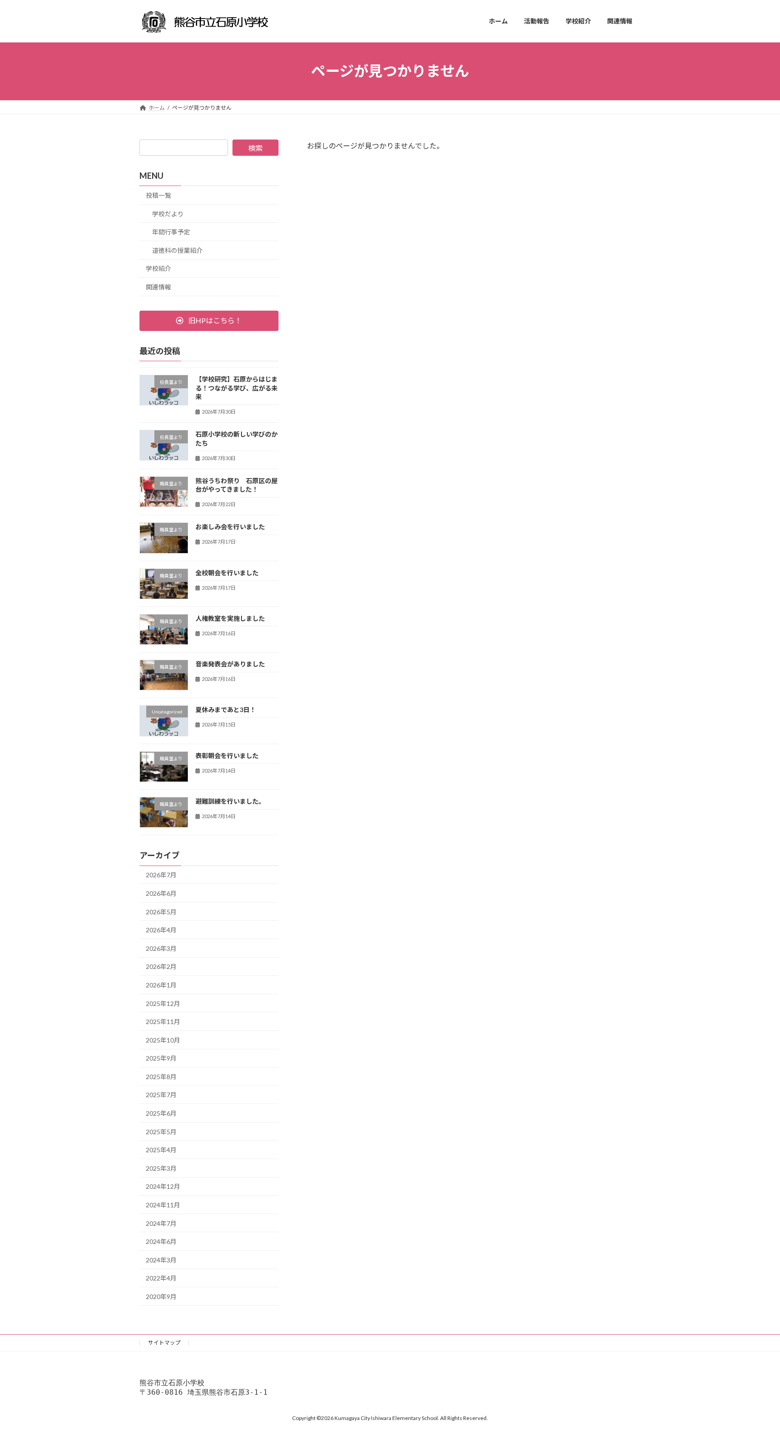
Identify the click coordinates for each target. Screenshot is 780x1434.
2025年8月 (161, 1076)
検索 (255, 148)
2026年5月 (161, 911)
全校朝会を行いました (227, 572)
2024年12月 (163, 1186)
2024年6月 (161, 1241)
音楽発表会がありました (230, 664)
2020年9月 (161, 1296)
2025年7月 (161, 1095)
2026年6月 (161, 893)
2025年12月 (163, 1003)
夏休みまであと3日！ (225, 709)
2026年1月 (161, 985)
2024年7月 (161, 1223)
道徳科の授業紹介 (177, 250)
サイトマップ (164, 1342)
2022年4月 (161, 1278)
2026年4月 (161, 930)
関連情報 (158, 287)
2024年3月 (161, 1259)
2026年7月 (161, 875)
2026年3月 (161, 948)
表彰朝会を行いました (227, 755)
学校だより (168, 213)
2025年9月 (161, 1058)
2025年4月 (161, 1150)
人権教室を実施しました (230, 618)
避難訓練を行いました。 (230, 801)
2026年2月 (161, 966)
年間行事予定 (171, 232)
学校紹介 (158, 268)
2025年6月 (161, 1113)
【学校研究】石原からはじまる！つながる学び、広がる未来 (236, 387)
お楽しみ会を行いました (230, 527)
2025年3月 (161, 1168)
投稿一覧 (158, 195)
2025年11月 (163, 1021)
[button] (209, 320)
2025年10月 (163, 1039)
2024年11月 (163, 1205)
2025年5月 (161, 1131)
